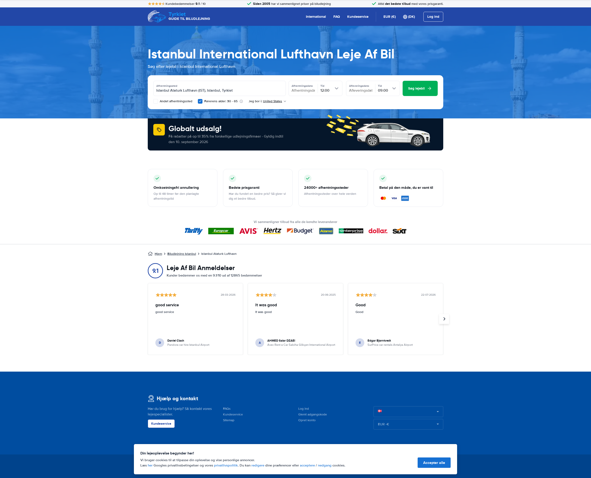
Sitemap (228, 420)
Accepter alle (434, 462)
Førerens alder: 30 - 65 (221, 101)
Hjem (158, 254)
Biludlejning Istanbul (181, 254)
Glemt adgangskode (312, 414)
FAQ (336, 16)
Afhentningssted (166, 86)
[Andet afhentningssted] (155, 101)
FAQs (227, 409)
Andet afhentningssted (175, 101)
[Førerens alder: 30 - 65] (200, 101)
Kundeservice (357, 16)
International (316, 16)
